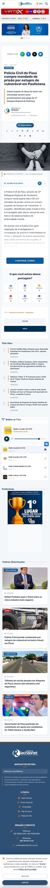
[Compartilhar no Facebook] (28, 54)
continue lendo (25, 260)
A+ (17, 131)
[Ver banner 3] (26, 38)
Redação (15, 110)
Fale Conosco (26, 811)
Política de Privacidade (27, 869)
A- (7, 131)
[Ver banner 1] (21, 38)
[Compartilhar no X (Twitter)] (34, 54)
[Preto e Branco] (27, 131)
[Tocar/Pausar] (6, 438)
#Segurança (29, 312)
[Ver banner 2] (24, 38)
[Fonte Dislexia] (33, 131)
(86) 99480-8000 (33, 834)
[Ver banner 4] (29, 38)
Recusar (25, 876)
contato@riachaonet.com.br (22, 112)
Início (6, 65)
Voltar (25, 321)
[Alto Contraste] (22, 131)
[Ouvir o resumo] (40, 183)
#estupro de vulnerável (16, 312)
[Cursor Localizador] (25, 136)
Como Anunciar (27, 802)
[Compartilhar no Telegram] (40, 54)
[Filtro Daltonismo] (20, 136)
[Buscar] (46, 3)
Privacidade (26, 807)
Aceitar (25, 883)
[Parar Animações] (30, 136)
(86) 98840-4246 (20, 834)
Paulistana (13, 65)
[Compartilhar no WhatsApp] (22, 54)
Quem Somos (26, 798)
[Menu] (3, 3)
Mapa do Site (27, 816)
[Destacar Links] (38, 131)
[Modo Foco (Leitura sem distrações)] (43, 131)
